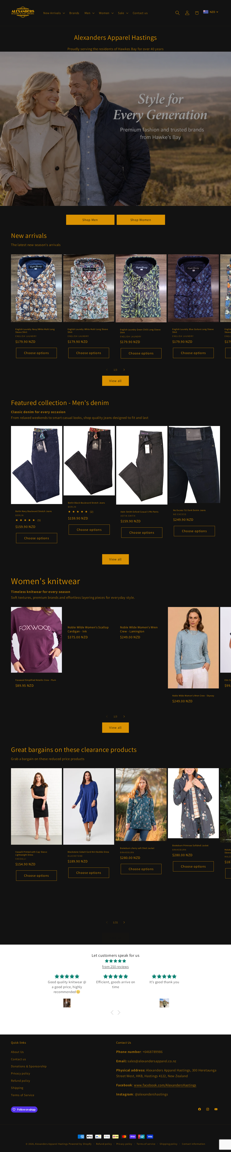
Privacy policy (20, 1073)
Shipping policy (169, 1143)
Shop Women (140, 220)
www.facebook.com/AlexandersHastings (165, 1085)
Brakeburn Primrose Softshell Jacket (190, 845)
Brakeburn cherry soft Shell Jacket (137, 848)
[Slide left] (107, 370)
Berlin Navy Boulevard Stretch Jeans (33, 511)
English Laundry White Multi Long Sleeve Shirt (88, 331)
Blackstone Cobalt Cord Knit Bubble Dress (88, 852)
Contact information (193, 1143)
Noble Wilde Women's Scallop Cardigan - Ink (88, 629)
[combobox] (210, 12)
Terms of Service (22, 1095)
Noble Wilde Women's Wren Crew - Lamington (139, 629)
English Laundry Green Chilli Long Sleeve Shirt (140, 331)
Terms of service (146, 1143)
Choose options (36, 353)
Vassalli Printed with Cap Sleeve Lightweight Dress (31, 853)
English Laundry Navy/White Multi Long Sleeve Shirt (35, 331)
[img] (115, 961)
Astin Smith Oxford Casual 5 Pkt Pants (139, 511)
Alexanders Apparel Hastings (51, 1143)
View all (115, 381)
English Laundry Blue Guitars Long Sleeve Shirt (193, 331)
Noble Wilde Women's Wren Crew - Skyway (193, 695)
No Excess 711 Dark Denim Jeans (189, 510)
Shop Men (90, 220)
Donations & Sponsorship (29, 1066)
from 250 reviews (115, 966)
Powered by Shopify (80, 1143)
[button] (54, 12)
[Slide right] (124, 370)
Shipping (17, 1088)
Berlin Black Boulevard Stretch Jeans (86, 503)
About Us (17, 1052)
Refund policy (20, 1081)
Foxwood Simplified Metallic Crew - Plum (35, 680)
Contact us (18, 1059)
